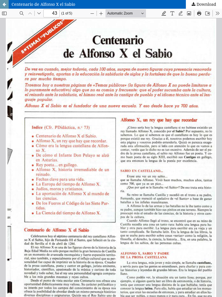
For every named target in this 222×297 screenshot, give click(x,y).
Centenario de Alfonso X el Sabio (43, 4)
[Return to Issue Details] (4, 4)
